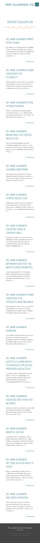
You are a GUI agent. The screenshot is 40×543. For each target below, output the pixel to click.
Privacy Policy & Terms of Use (20, 535)
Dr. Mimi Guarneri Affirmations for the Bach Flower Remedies (19, 264)
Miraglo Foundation (25, 533)
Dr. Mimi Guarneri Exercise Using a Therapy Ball (16, 229)
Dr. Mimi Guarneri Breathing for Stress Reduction (19, 135)
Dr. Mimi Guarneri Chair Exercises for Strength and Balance (20, 298)
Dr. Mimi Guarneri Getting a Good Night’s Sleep (19, 463)
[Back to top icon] (37, 540)
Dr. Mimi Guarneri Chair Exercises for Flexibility (20, 74)
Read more (31, 61)
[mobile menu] (37, 4)
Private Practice (11, 533)
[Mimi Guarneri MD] (20, 4)
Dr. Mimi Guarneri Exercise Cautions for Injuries (19, 400)
